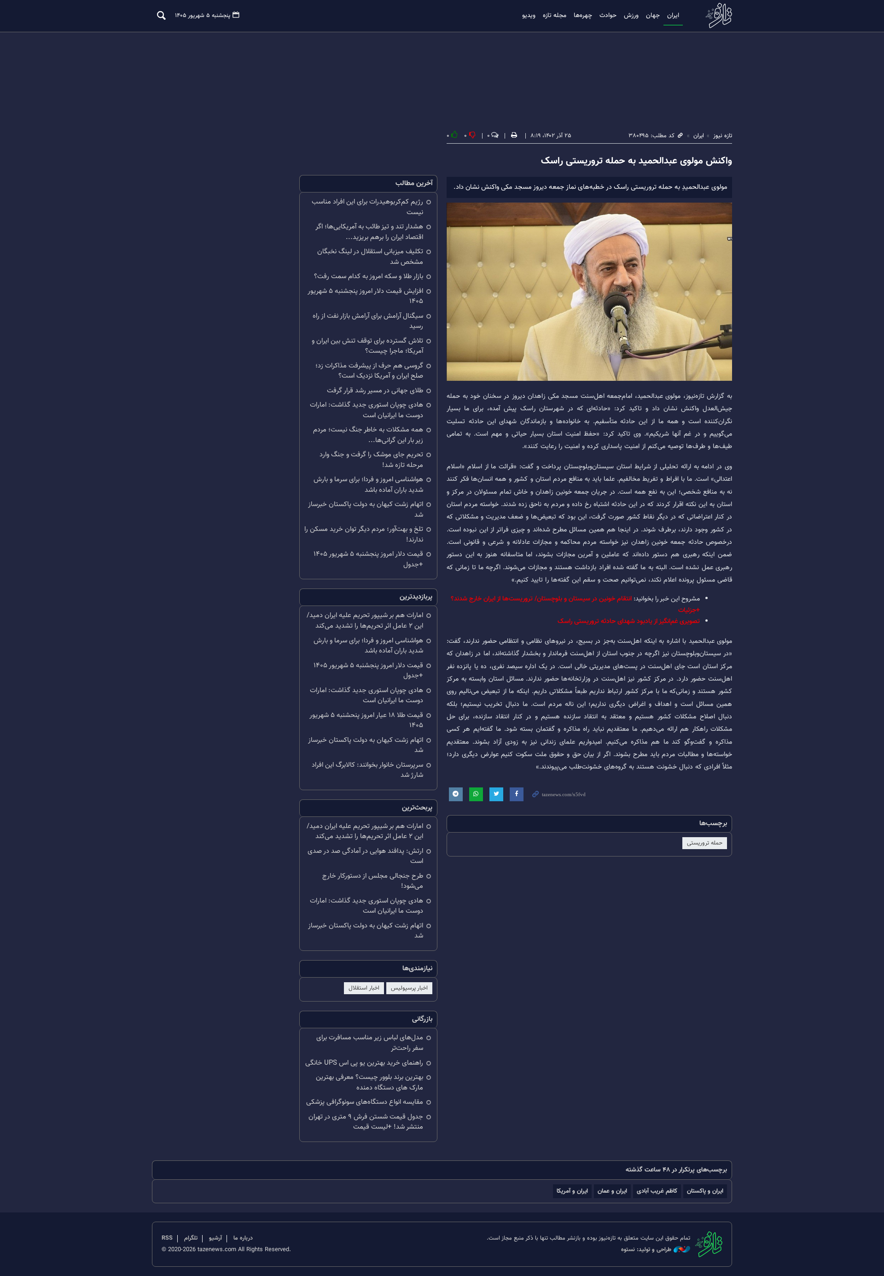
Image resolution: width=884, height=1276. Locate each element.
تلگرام (191, 1238)
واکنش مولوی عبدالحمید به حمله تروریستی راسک (636, 161)
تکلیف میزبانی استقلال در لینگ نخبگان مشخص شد (370, 257)
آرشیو (215, 1238)
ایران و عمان (612, 1191)
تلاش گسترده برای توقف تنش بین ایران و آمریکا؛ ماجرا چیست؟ (367, 346)
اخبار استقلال (364, 988)
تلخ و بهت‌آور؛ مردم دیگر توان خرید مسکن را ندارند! (363, 534)
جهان (653, 16)
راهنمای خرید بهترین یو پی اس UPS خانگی (364, 1063)
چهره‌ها (583, 16)
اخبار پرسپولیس (409, 988)
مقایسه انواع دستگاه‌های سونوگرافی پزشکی (364, 1102)
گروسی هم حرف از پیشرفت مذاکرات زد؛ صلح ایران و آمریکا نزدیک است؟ (369, 371)
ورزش (631, 16)
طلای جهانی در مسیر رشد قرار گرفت (375, 390)
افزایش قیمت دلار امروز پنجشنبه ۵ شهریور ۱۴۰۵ (365, 296)
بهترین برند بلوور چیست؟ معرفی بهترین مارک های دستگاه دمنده (369, 1082)
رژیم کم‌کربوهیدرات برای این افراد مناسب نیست (367, 207)
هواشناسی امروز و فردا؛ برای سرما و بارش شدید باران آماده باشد (368, 484)
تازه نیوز (716, 15)
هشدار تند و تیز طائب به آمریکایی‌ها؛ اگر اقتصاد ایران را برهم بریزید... (369, 232)
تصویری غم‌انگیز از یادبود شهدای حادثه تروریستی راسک (629, 621)
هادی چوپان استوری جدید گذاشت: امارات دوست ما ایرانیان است (366, 410)
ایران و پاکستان (705, 1191)
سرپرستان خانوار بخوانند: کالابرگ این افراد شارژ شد (367, 770)
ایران (673, 16)
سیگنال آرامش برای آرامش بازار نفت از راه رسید (368, 321)
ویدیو (528, 16)
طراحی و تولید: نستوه (646, 1250)
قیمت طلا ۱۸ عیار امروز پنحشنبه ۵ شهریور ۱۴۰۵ (366, 720)
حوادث (607, 16)
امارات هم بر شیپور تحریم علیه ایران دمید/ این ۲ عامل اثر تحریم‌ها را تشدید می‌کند (365, 620)
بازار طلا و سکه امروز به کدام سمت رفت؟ (368, 276)
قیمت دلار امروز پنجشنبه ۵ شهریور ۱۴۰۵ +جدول (368, 559)
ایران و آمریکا (572, 1191)
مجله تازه (554, 16)
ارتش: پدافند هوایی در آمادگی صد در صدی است (365, 856)
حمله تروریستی (704, 843)
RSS (167, 1238)
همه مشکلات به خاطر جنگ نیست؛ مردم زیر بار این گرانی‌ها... (368, 435)
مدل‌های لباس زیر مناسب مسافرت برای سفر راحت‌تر (369, 1043)
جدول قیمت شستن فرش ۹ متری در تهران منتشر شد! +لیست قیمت (365, 1122)
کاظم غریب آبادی (657, 1191)
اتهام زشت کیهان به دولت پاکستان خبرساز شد (365, 509)
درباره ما (243, 1238)
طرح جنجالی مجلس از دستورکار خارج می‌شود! (372, 881)
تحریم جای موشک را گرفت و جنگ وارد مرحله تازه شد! (371, 460)
